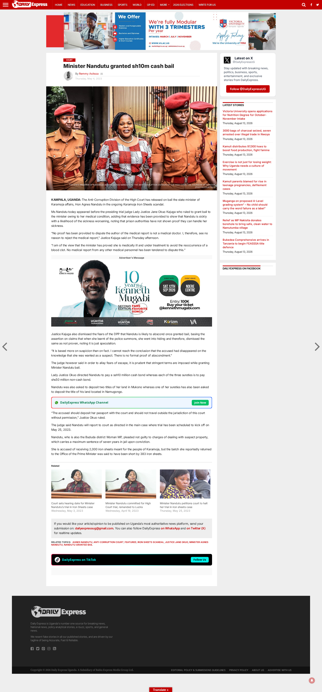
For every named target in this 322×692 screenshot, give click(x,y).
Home (58, 4)
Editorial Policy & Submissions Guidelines (198, 670)
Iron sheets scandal (151, 542)
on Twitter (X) (196, 528)
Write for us (207, 4)
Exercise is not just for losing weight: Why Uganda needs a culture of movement (247, 165)
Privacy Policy (238, 670)
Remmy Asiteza (89, 73)
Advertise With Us (279, 670)
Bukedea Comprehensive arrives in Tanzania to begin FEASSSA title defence (246, 243)
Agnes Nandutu (82, 542)
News (71, 4)
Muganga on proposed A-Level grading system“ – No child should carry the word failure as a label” (245, 204)
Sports (122, 4)
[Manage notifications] (312, 680)
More (163, 4)
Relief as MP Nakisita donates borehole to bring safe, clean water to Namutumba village (247, 224)
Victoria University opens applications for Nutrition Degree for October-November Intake (247, 115)
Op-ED (151, 4)
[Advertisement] (161, 631)
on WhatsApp (171, 528)
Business (106, 4)
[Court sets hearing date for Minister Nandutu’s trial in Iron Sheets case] (76, 483)
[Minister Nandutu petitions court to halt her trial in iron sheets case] (185, 483)
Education (87, 4)
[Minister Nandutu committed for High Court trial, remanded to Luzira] (130, 483)
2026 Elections (183, 4)
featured (130, 542)
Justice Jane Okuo (176, 542)
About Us (258, 670)
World (137, 4)
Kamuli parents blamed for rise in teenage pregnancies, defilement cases (244, 185)
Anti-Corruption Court (109, 542)
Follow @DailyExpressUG (248, 89)
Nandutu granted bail (78, 544)
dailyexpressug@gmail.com (94, 528)
